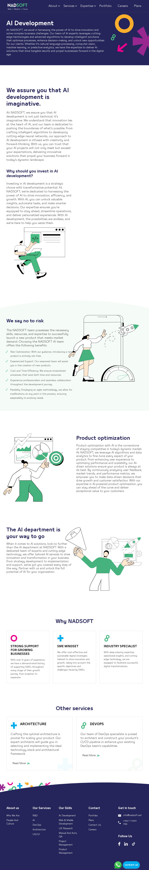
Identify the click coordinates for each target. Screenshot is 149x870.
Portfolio (93, 816)
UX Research (66, 828)
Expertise (86, 6)
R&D (35, 816)
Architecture (39, 830)
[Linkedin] (126, 844)
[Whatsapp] (118, 865)
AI (34, 820)
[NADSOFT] (17, 6)
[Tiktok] (134, 844)
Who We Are (12, 816)
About (52, 6)
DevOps (37, 825)
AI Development (67, 816)
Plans (91, 820)
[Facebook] (119, 844)
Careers (92, 830)
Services (68, 6)
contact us (131, 865)
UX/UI (36, 834)
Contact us (94, 825)
